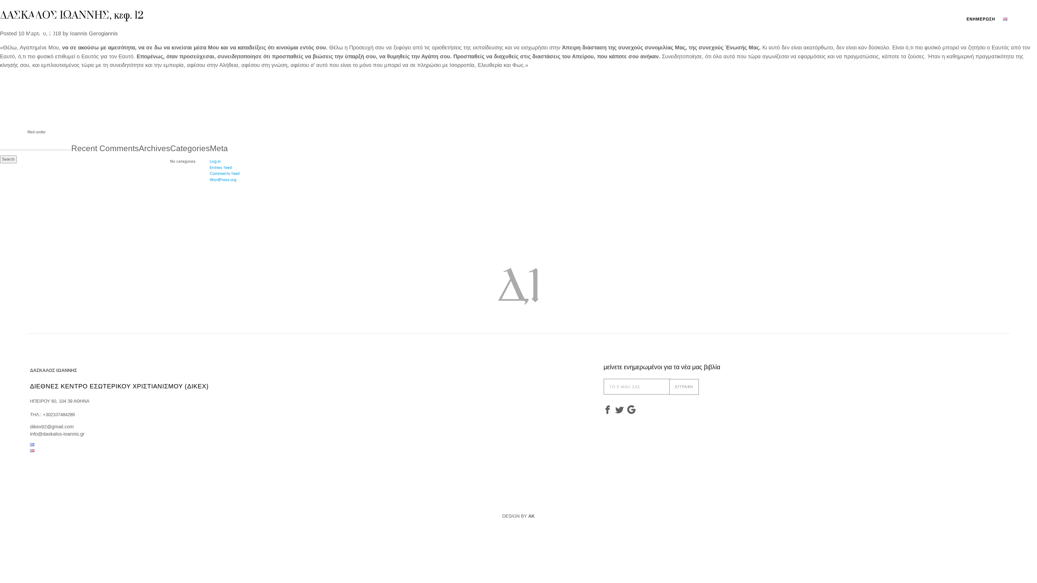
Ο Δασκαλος (879, 19)
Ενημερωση (981, 19)
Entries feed (221, 167)
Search (8, 159)
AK (531, 516)
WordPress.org (223, 179)
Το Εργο (913, 19)
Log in (215, 161)
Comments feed (225, 173)
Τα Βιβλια (943, 19)
